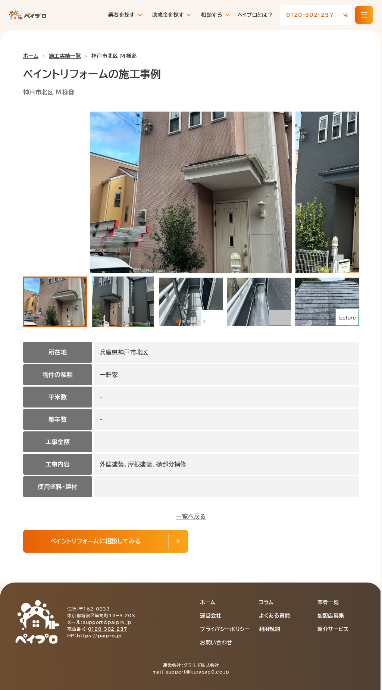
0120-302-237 (107, 629)
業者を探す (121, 15)
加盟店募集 (330, 615)
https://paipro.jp (99, 635)
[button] (55, 302)
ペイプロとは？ (255, 15)
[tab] (178, 321)
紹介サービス (333, 629)
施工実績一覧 (65, 56)
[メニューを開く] (364, 15)
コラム (266, 602)
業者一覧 (328, 602)
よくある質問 (274, 615)
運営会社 (210, 615)
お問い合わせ (216, 642)
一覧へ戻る (191, 516)
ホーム (30, 56)
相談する (211, 15)
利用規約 (269, 629)
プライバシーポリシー (225, 629)
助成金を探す (168, 15)
